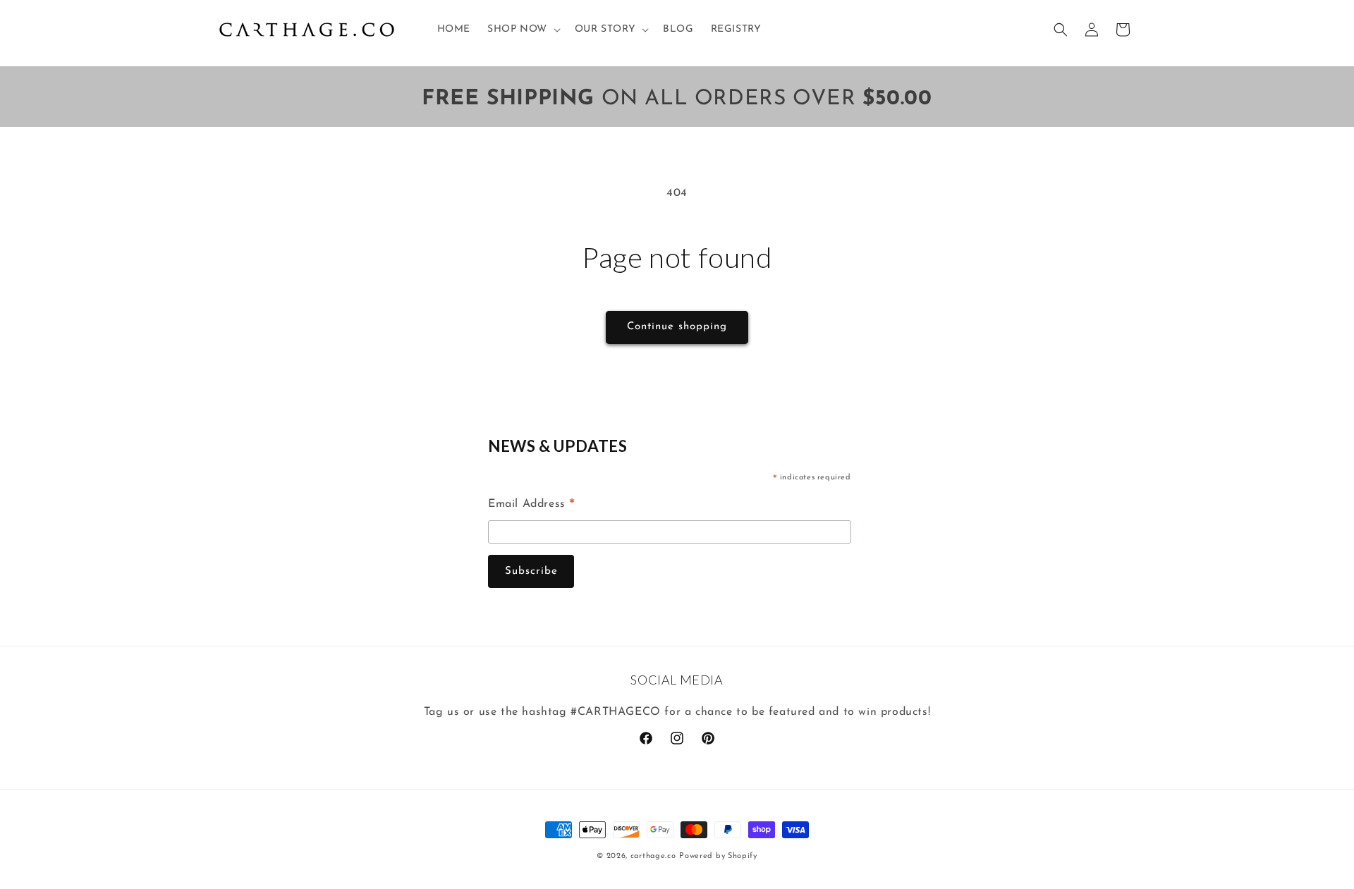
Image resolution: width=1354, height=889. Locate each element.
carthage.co (653, 856)
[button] (522, 29)
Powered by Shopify (718, 856)
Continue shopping (677, 326)
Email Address (531, 506)
